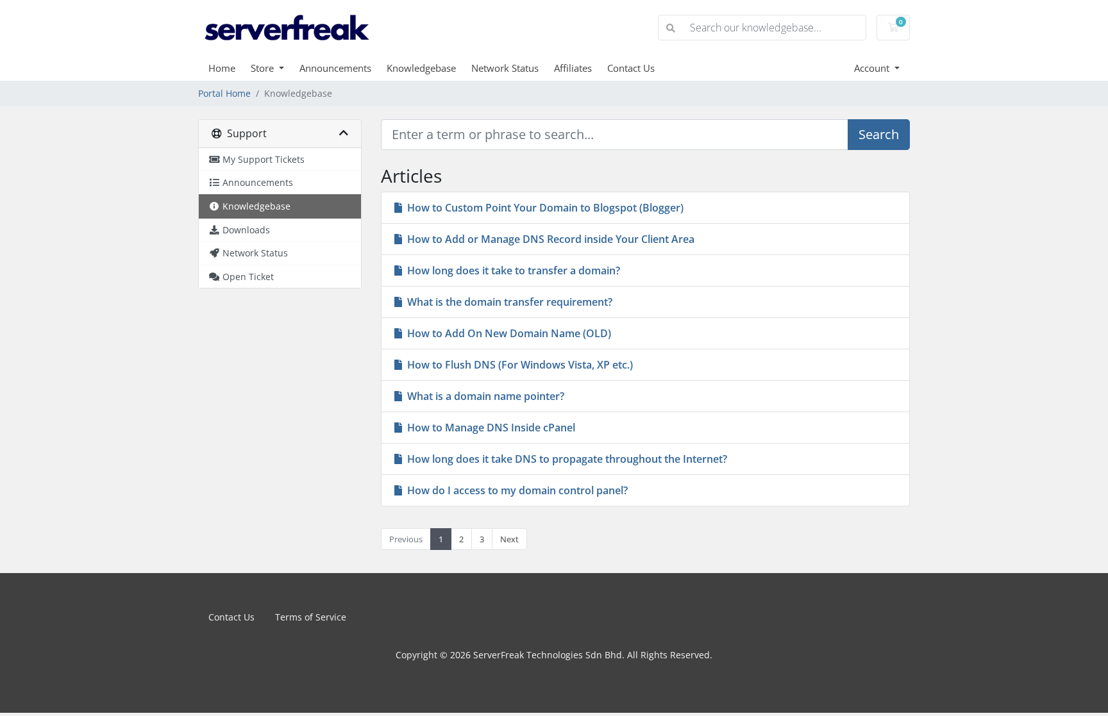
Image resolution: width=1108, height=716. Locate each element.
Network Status (505, 68)
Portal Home (224, 93)
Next (509, 539)
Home (221, 68)
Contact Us (631, 68)
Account (873, 68)
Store (263, 68)
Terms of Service (310, 617)
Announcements (335, 68)
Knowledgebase (421, 68)
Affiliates (573, 68)
